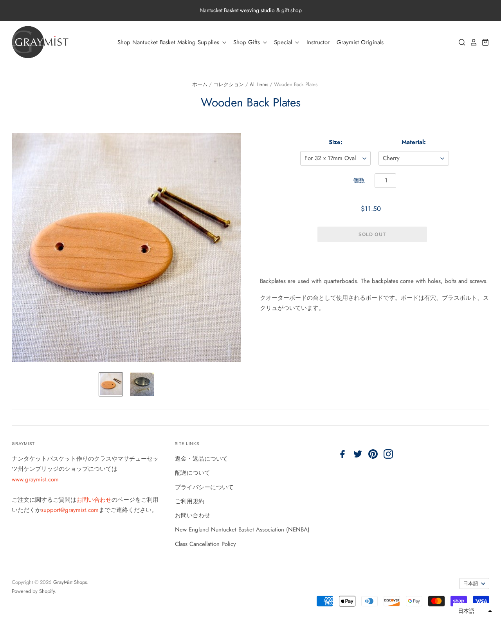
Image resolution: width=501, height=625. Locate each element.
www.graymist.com (35, 479)
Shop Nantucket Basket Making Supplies (169, 42)
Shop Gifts (247, 42)
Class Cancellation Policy (205, 544)
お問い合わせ (94, 499)
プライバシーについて (204, 487)
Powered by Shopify (33, 591)
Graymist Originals (360, 42)
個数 (359, 180)
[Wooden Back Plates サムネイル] (111, 384)
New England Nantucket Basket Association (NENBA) (242, 529)
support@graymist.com (70, 510)
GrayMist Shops (70, 582)
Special (284, 42)
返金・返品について (201, 458)
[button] (474, 611)
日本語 (470, 583)
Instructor (318, 42)
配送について (192, 472)
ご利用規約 (189, 501)
